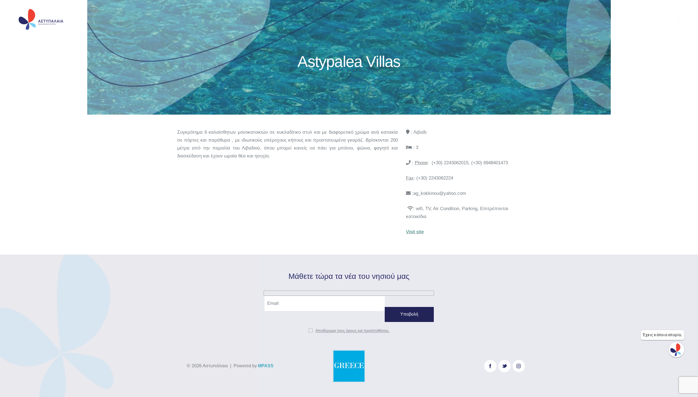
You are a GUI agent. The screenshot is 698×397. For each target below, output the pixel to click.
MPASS (265, 365)
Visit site (415, 231)
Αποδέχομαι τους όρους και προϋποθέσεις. (352, 331)
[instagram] (519, 366)
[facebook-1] (490, 366)
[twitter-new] (504, 366)
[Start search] (660, 19)
